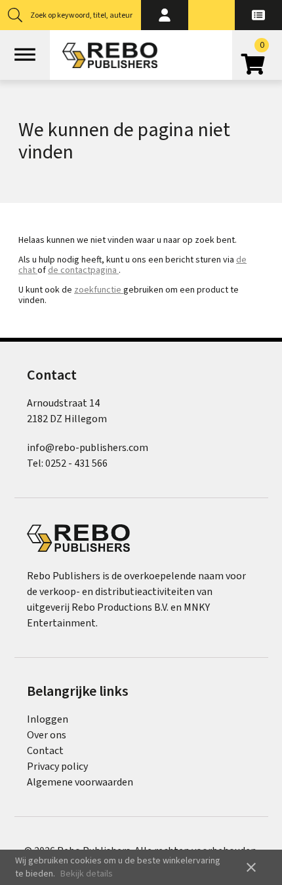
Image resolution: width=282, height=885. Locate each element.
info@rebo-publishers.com (87, 448)
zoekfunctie (98, 290)
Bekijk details (86, 873)
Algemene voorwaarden (80, 782)
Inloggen (47, 719)
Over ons (46, 735)
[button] (164, 15)
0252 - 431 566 (76, 463)
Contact (45, 751)
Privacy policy (57, 766)
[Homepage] (109, 55)
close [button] (251, 867)
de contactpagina (83, 270)
